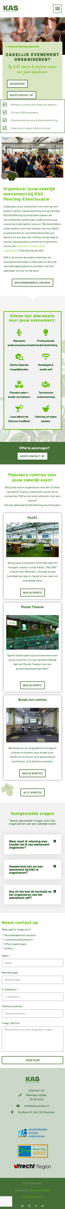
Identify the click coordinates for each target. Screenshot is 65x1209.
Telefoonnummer (12, 1006)
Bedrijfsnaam (10, 972)
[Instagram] (36, 1206)
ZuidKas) (24, 421)
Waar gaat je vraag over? (16, 929)
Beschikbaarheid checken (20, 935)
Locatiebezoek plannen (19, 939)
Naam (5, 955)
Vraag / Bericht (11, 1023)
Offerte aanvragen (16, 943)
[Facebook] (22, 1206)
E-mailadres (9, 989)
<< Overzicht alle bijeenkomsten (22, 46)
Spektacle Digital (40, 1190)
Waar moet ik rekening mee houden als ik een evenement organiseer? (29, 844)
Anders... (10, 948)
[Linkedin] (29, 1206)
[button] (57, 8)
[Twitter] (42, 1206)
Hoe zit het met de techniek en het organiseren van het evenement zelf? (30, 895)
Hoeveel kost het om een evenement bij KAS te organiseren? (26, 869)
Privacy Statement (32, 1196)
